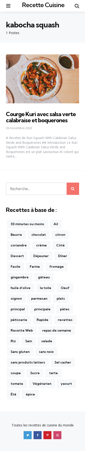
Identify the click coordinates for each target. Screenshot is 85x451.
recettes (65, 320)
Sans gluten (20, 352)
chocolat (38, 234)
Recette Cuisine (43, 4)
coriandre (19, 245)
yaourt (66, 383)
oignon (16, 298)
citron (60, 234)
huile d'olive (20, 288)
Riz (13, 341)
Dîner (62, 256)
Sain (28, 341)
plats (61, 298)
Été (13, 394)
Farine (35, 266)
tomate (17, 383)
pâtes (64, 309)
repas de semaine (56, 330)
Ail (56, 224)
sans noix (46, 352)
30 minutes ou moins (27, 224)
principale (42, 309)
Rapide (42, 320)
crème (41, 245)
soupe (16, 373)
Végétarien (42, 383)
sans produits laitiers (28, 362)
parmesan (39, 298)
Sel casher (63, 362)
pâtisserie (19, 320)
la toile (45, 288)
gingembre (20, 277)
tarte (53, 373)
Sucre (35, 373)
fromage (56, 266)
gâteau (44, 277)
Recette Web (22, 330)
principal (18, 309)
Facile (15, 266)
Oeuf (65, 288)
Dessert (17, 256)
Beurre (16, 234)
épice (30, 394)
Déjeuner (41, 256)
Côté (60, 245)
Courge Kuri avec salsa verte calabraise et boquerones (41, 117)
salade (46, 341)
